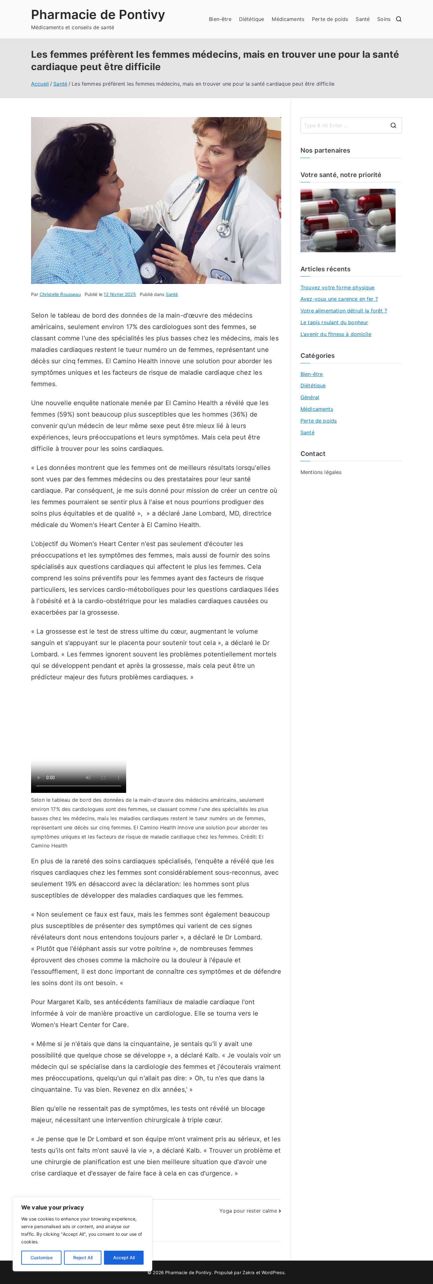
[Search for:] (351, 125)
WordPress (273, 1272)
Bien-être (220, 19)
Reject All (83, 1257)
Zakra (248, 1272)
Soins (384, 19)
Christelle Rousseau (60, 294)
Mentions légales (321, 472)
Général (310, 397)
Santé (363, 19)
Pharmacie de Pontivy (98, 14)
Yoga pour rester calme (248, 1211)
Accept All (124, 1257)
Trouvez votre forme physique (337, 287)
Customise (41, 1257)
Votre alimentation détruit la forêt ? (344, 310)
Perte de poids (330, 19)
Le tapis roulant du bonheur (334, 322)
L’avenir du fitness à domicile (336, 334)
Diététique (251, 19)
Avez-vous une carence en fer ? (339, 299)
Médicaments (288, 19)
